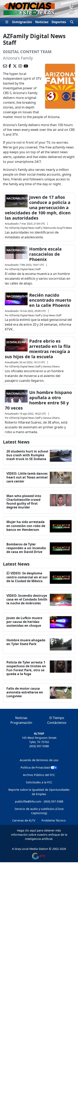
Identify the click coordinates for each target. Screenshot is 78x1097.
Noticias (41, 22)
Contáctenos (56, 722)
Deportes (59, 22)
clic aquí (30, 830)
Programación (21, 722)
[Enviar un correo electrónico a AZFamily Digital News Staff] (5, 66)
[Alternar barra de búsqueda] (72, 22)
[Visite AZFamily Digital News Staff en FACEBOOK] (10, 66)
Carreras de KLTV (23, 820)
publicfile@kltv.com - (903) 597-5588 (39, 801)
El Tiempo (56, 718)
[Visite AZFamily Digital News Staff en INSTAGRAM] (20, 66)
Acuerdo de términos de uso (39, 760)
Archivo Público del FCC (39, 775)
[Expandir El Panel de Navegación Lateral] (7, 22)
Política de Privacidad (35, 767)
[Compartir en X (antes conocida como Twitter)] (15, 66)
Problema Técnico (54, 820)
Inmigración (22, 22)
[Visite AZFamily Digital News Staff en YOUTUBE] (26, 66)
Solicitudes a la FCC (39, 782)
